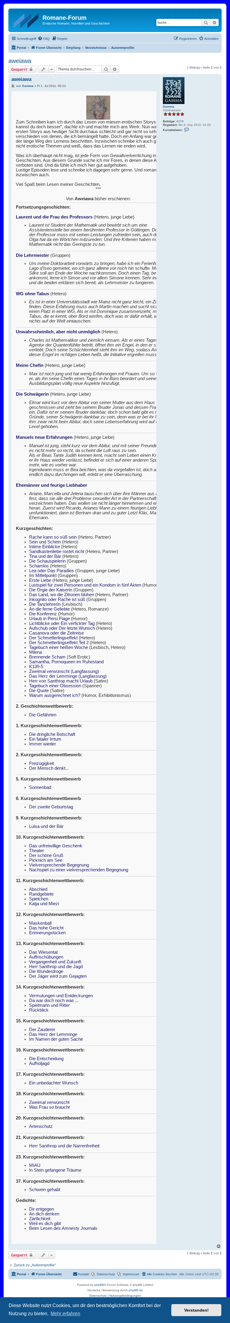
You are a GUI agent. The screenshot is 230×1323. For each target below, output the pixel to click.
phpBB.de (136, 1290)
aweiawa (19, 61)
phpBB (99, 1284)
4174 (180, 121)
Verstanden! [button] (196, 1310)
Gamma (168, 106)
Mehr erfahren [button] (65, 1313)
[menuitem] (44, 38)
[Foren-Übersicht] (26, 19)
